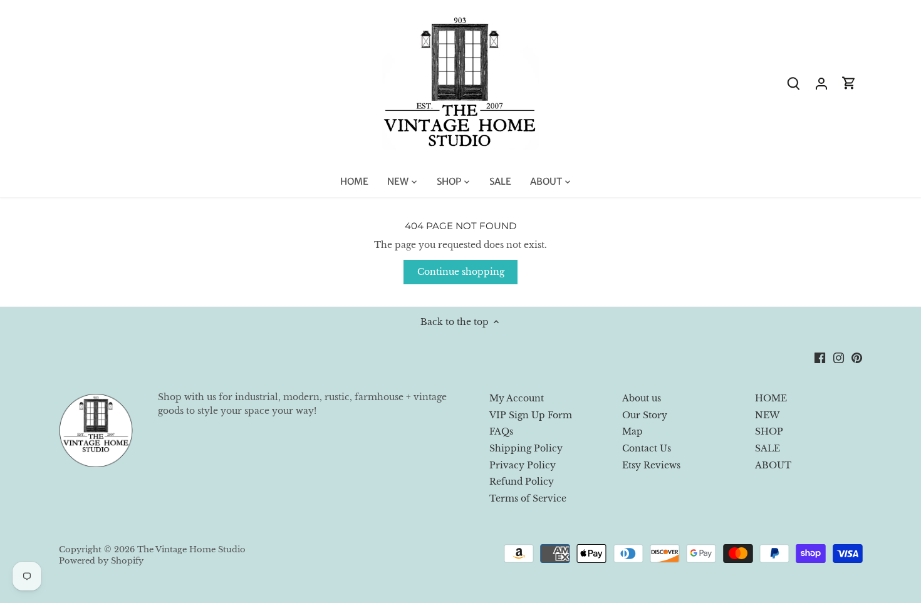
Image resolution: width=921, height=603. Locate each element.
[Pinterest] (856, 357)
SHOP (769, 431)
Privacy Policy (522, 465)
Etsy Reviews (651, 465)
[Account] (821, 83)
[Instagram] (838, 357)
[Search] (794, 83)
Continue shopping (460, 271)
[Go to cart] (848, 83)
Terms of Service (527, 498)
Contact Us (646, 448)
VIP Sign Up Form (530, 415)
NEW (767, 415)
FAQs (501, 431)
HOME (771, 398)
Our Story (644, 415)
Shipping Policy (526, 448)
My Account (516, 398)
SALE (767, 448)
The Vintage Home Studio (191, 549)
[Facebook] (819, 357)
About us (641, 398)
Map (632, 431)
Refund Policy (521, 481)
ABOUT (773, 465)
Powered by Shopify (101, 560)
